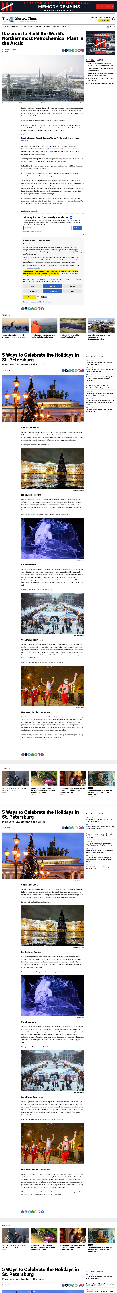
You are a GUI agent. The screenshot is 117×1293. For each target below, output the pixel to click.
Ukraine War (15, 26)
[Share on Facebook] (63, 50)
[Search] (114, 27)
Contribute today (104, 20)
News (7, 26)
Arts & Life (47, 26)
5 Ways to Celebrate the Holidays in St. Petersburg (40, 357)
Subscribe (77, 228)
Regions (23, 26)
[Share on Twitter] (66, 50)
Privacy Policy (38, 231)
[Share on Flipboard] (79, 50)
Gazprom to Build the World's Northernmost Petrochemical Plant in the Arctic (42, 38)
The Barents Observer (10, 49)
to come (51, 149)
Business (31, 26)
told (31, 116)
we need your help (33, 268)
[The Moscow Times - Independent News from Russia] (19, 19)
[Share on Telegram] (69, 50)
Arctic (35, 211)
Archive (64, 26)
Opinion (39, 26)
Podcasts (56, 26)
